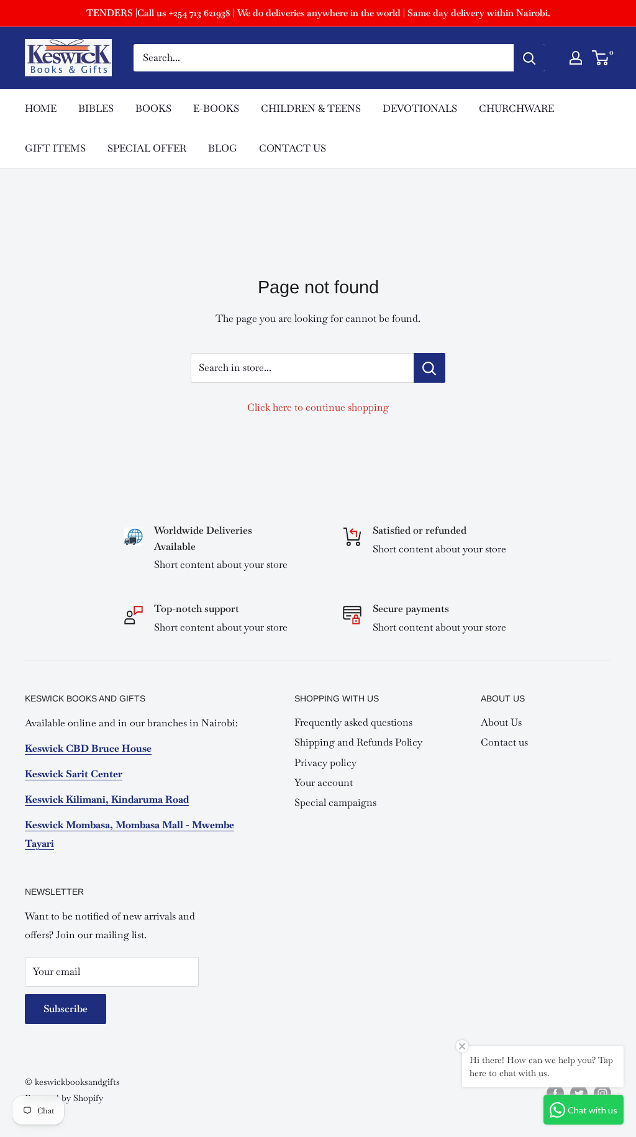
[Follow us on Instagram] (602, 1093)
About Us (501, 722)
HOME (41, 108)
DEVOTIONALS (420, 108)
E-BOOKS (216, 108)
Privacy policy (325, 762)
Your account (323, 782)
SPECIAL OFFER (146, 148)
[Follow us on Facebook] (555, 1093)
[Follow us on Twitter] (579, 1093)
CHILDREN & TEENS (311, 108)
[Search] (529, 57)
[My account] (576, 58)
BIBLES (96, 108)
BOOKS (153, 108)
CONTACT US (292, 148)
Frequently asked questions (353, 722)
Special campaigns (335, 802)
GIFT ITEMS (55, 148)
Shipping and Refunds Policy (358, 742)
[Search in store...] (429, 368)
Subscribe (65, 1008)
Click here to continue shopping (318, 407)
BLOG (222, 148)
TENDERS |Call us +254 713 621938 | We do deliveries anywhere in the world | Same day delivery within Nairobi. (318, 13)
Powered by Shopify (64, 1097)
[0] (601, 57)
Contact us (504, 742)
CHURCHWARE (516, 108)
